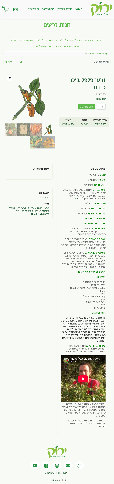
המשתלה (48, 9)
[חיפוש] (21, 62)
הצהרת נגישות (53, 473)
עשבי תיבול (47, 40)
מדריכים (33, 9)
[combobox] (67, 62)
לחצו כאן (78, 198)
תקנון (66, 473)
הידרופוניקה (16, 40)
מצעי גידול (57, 46)
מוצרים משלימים (43, 46)
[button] (9, 78)
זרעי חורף (89, 40)
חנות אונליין (64, 9)
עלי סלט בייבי (61, 40)
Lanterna (53, 480)
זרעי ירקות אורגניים (38, 208)
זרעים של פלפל (30, 211)
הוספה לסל (86, 107)
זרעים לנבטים (76, 40)
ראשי (78, 9)
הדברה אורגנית (71, 46)
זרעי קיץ (99, 40)
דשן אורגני (28, 40)
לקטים (38, 40)
